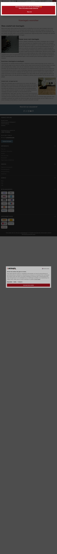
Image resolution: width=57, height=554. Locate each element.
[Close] (54, 4)
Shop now (29, 11)
